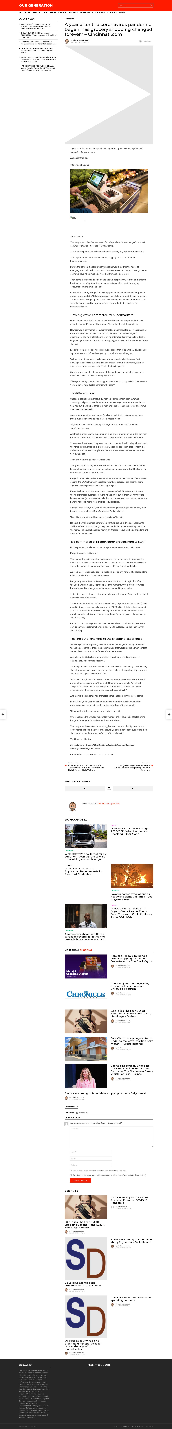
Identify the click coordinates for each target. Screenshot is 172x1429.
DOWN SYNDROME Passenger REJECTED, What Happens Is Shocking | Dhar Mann (130, 831)
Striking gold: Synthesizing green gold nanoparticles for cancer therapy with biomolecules (83, 1344)
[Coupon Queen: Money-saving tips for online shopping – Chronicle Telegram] (86, 994)
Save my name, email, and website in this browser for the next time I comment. (100, 1171)
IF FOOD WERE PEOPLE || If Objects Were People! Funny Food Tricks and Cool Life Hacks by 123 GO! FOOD (131, 912)
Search (151, 5)
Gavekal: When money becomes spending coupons (131, 1299)
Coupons (112, 12)
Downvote (133, 788)
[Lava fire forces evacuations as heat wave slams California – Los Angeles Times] (132, 876)
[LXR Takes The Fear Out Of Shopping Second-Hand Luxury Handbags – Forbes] (86, 1021)
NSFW (122, 12)
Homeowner (86, 12)
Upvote (85, 788)
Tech (45, 12)
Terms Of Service (137, 1426)
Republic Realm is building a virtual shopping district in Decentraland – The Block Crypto (132, 958)
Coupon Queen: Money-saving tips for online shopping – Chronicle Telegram (130, 986)
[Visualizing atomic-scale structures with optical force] (86, 1258)
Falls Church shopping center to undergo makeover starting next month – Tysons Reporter (132, 1041)
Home (27, 12)
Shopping (100, 12)
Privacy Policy (124, 1426)
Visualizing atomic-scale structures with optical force (83, 1284)
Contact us (149, 1426)
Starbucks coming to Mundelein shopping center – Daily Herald (105, 1093)
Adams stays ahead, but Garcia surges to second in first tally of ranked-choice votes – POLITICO (85, 937)
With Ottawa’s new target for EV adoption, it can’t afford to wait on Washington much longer (85, 856)
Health (36, 12)
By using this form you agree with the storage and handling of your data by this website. (109, 1175)
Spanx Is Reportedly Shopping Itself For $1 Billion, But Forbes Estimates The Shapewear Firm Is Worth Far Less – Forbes (132, 1069)
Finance (62, 12)
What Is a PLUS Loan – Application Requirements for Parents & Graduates (84, 871)
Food (53, 12)
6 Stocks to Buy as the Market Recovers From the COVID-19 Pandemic (130, 1200)
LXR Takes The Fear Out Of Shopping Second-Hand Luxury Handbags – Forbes (131, 1013)
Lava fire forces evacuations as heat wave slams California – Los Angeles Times (131, 896)
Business (73, 12)
